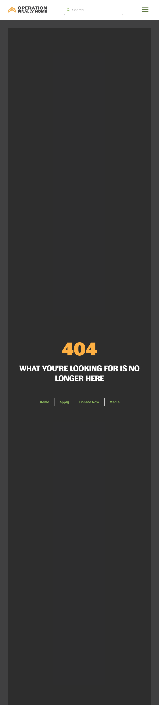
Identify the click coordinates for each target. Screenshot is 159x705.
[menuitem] (27, 9)
